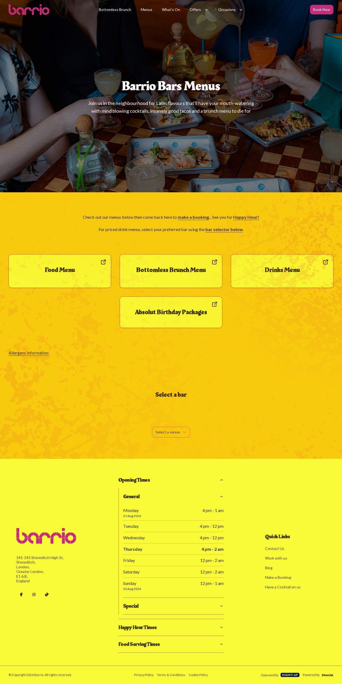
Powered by (311, 675)
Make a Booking (278, 577)
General (131, 497)
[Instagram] (34, 594)
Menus (146, 9)
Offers (195, 9)
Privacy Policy (144, 675)
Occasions (227, 9)
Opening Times (134, 480)
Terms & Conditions (171, 675)
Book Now (321, 9)
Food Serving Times (139, 644)
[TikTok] (47, 594)
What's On (171, 9)
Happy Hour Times (137, 627)
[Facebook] (21, 594)
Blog (269, 567)
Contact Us (274, 548)
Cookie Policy (198, 675)
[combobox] (171, 432)
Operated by (269, 675)
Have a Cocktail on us (283, 587)
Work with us (276, 558)
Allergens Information (29, 352)
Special (131, 606)
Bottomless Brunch (115, 9)
